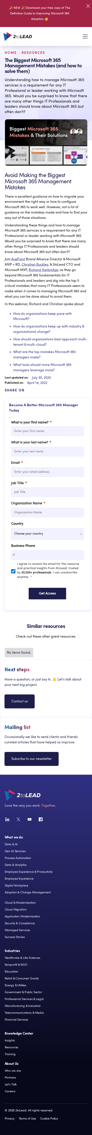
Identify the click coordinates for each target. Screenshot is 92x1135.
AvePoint (18, 259)
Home (11, 53)
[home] (17, 36)
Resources (33, 53)
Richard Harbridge (43, 270)
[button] (84, 36)
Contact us (19, 701)
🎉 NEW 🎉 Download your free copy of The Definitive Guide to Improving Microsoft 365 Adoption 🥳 (39, 13)
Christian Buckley (35, 265)
